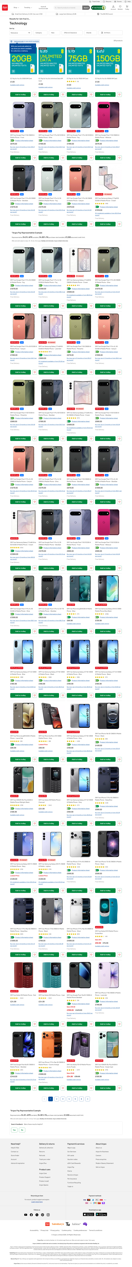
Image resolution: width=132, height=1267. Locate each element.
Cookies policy (66, 1230)
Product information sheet (24, 140)
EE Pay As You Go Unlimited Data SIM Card (51, 80)
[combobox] (68, 8)
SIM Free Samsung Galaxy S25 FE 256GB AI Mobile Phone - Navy (23, 865)
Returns (42, 1151)
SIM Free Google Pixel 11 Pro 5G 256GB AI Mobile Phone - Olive (107, 281)
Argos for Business (102, 1151)
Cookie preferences (80, 1230)
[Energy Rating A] (97, 207)
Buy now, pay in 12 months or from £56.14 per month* (52, 293)
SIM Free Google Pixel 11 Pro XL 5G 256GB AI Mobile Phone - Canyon (21, 480)
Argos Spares (43, 1185)
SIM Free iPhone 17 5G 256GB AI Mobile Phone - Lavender (108, 994)
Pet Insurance (72, 1179)
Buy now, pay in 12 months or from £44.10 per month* (22, 945)
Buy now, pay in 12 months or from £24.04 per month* (107, 877)
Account (14, 1159)
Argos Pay (70, 1167)
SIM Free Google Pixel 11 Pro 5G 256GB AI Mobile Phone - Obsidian (22, 199)
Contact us (14, 1151)
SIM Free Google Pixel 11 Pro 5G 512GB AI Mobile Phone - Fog (80, 136)
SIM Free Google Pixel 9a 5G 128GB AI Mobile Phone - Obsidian (22, 1066)
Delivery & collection (46, 1148)
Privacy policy (55, 1230)
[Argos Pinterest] (42, 1214)
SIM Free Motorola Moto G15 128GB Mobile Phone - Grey (50, 737)
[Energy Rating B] (12, 140)
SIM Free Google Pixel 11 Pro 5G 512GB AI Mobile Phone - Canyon (23, 347)
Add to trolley (20, 94)
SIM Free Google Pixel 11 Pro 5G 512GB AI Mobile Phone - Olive (52, 136)
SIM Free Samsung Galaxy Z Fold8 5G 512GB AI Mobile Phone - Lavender (51, 347)
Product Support (44, 1177)
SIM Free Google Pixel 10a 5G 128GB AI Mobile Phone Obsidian (79, 996)
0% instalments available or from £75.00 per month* (52, 362)
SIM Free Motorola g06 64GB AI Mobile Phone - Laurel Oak (22, 737)
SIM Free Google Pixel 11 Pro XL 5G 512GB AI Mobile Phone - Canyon (106, 347)
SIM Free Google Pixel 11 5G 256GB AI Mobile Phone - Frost (22, 136)
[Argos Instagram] (48, 1214)
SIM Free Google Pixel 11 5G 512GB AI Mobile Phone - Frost (79, 543)
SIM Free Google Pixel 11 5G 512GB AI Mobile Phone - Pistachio (22, 414)
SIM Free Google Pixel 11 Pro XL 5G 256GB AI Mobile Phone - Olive (50, 480)
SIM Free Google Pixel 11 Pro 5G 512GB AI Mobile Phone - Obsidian (52, 414)
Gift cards (70, 1155)
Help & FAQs (15, 1148)
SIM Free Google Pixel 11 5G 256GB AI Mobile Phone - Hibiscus (107, 136)
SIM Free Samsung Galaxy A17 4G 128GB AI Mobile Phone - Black (108, 673)
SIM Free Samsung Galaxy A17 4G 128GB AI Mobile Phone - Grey (80, 801)
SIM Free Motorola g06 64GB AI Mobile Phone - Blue (79, 610)
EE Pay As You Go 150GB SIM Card (106, 78)
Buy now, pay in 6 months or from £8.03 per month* (51, 688)
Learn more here (37, 1202)
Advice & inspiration (18, 1163)
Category (39, 33)
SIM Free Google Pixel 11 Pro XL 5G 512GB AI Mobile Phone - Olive (21, 610)
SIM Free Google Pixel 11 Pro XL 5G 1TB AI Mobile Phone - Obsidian (51, 610)
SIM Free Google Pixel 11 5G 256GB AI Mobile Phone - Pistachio (79, 347)
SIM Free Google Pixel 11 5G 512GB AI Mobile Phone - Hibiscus (107, 543)
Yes (14, 1130)
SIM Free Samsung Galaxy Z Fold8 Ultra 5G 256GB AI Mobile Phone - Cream (79, 414)
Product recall (44, 1181)
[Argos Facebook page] (31, 1214)
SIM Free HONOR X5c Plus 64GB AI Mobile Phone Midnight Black (21, 801)
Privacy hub (44, 1230)
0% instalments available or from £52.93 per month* (108, 214)
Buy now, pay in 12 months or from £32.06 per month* (51, 945)
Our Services (71, 1151)
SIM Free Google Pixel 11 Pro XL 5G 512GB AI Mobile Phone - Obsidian (106, 480)
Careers (98, 1155)
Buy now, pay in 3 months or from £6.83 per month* (23, 688)
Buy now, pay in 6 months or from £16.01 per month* (80, 1014)
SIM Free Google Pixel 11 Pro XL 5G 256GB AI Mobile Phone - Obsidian (50, 543)
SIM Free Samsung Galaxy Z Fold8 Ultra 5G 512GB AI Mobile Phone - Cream (23, 543)
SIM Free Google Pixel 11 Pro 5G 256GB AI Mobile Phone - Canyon (79, 199)
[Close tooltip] (34, 45)
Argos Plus (42, 1163)
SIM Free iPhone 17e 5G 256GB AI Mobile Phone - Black (108, 863)
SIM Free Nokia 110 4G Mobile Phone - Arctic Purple (79, 1066)
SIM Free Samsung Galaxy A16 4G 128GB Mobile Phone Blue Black (108, 610)
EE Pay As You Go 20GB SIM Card (21, 78)
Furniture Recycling (74, 1182)
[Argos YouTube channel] (25, 1214)
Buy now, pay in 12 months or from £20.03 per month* (107, 749)
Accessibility (34, 1230)
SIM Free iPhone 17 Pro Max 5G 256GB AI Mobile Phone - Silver (80, 930)
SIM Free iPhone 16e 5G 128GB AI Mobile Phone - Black (108, 735)
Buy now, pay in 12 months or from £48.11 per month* (52, 148)
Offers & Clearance (70, 33)
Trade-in (70, 1186)
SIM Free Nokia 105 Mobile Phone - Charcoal (50, 801)
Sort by (11, 28)
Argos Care (43, 1173)
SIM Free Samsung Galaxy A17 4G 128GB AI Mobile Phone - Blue (23, 673)
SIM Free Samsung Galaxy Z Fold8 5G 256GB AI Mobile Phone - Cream (79, 281)
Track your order (44, 1159)
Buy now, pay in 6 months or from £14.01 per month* (23, 1080)
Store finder (15, 1155)
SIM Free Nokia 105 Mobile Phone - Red (23, 995)
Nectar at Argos (72, 1175)
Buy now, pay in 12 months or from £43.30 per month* (22, 211)
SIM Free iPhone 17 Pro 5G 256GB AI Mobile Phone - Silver (78, 863)
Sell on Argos (100, 1167)
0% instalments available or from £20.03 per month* (23, 883)
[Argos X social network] (37, 1214)
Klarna (69, 1171)
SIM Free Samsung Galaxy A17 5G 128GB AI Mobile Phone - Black (52, 673)
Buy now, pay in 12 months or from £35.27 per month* (22, 148)
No (22, 1130)
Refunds (42, 1155)
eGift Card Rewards (74, 1163)
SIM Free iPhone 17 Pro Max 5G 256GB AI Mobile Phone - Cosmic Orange (52, 1063)
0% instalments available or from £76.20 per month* (80, 429)
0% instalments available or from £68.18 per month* (79, 296)
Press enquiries (101, 1159)
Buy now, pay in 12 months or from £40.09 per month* (22, 425)
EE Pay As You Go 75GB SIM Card (77, 78)
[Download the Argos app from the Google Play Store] (101, 1214)
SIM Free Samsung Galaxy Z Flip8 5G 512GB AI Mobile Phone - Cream (107, 199)
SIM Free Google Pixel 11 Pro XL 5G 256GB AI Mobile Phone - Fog (50, 199)
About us (99, 1148)
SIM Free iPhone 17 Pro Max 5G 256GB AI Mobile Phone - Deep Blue (23, 930)
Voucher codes (72, 1159)
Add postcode (19, 41)
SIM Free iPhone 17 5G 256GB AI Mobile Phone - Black (51, 930)
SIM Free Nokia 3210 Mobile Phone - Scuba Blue (107, 932)
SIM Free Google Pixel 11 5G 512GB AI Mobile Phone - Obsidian (107, 414)
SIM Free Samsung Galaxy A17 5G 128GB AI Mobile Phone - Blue (80, 673)
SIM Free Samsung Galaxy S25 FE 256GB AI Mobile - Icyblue (52, 865)
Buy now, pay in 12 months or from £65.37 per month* (52, 621)
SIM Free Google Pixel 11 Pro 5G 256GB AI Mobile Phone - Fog (22, 281)
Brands (88, 33)
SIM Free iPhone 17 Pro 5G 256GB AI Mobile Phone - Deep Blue (106, 799)
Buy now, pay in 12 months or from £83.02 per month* (22, 558)
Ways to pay (71, 1148)
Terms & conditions (95, 1230)
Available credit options (17, 85)
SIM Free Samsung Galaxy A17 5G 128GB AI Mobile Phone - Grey (80, 737)
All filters (107, 33)
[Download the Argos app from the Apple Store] (88, 1214)
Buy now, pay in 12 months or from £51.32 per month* (52, 211)
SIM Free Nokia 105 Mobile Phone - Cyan (52, 995)
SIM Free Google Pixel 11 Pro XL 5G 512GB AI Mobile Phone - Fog (50, 281)
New (52, 33)
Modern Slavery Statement (105, 1163)
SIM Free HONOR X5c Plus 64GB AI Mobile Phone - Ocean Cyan (106, 1066)
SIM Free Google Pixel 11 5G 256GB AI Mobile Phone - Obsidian (79, 480)
